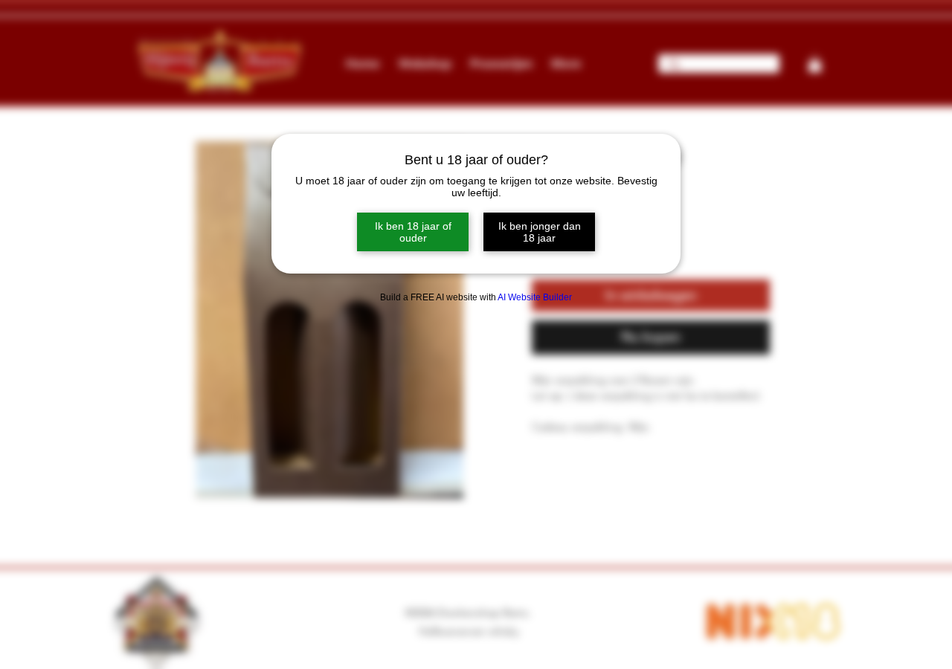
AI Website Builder (535, 297)
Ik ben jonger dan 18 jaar (539, 232)
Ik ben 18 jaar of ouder (413, 232)
